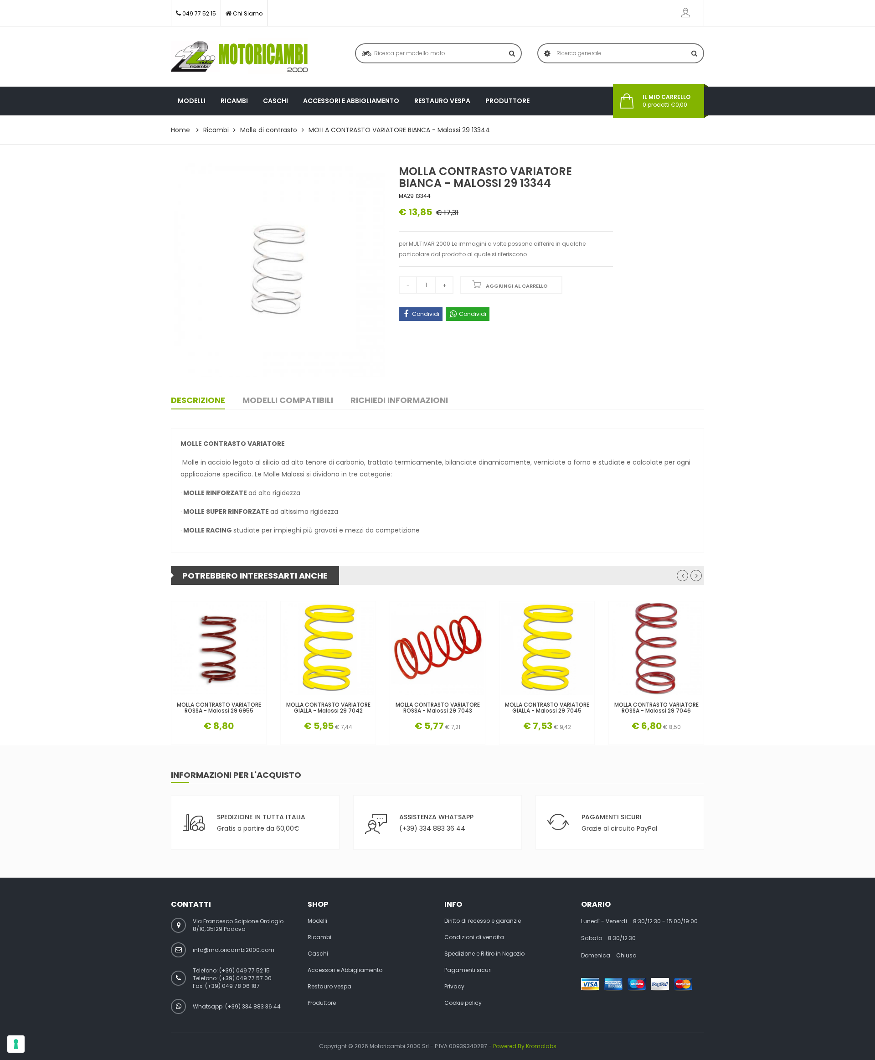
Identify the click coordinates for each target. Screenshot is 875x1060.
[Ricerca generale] (694, 53)
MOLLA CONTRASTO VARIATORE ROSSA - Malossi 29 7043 (438, 708)
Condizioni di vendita (474, 937)
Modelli (192, 100)
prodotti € (666, 101)
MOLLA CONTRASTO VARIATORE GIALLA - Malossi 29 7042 (328, 708)
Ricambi (234, 100)
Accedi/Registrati (685, 13)
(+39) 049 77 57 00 (245, 978)
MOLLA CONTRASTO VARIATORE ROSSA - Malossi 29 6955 (219, 708)
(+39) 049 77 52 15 (244, 970)
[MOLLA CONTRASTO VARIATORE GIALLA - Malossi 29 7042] (328, 649)
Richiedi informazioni (399, 400)
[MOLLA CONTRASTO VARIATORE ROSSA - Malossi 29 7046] (656, 649)
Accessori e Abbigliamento (351, 100)
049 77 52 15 (199, 13)
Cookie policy (463, 1003)
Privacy (454, 986)
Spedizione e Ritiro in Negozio (484, 953)
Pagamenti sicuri (468, 970)
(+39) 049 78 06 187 (232, 986)
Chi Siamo (247, 13)
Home (180, 129)
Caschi (275, 100)
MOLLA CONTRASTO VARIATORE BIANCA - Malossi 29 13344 (399, 129)
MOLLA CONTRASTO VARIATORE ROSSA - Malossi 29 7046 (656, 708)
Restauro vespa (442, 100)
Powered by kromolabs (524, 1046)
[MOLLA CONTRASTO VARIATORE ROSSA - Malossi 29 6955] (219, 649)
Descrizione (198, 400)
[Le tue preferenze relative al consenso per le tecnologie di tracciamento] (16, 1044)
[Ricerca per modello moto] (512, 53)
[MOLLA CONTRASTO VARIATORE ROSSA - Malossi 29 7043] (437, 649)
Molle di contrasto (268, 129)
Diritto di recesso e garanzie (482, 921)
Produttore (507, 100)
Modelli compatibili (287, 400)
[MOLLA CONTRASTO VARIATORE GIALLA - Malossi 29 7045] (547, 649)
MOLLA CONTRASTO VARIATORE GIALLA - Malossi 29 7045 (547, 708)
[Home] (239, 56)
